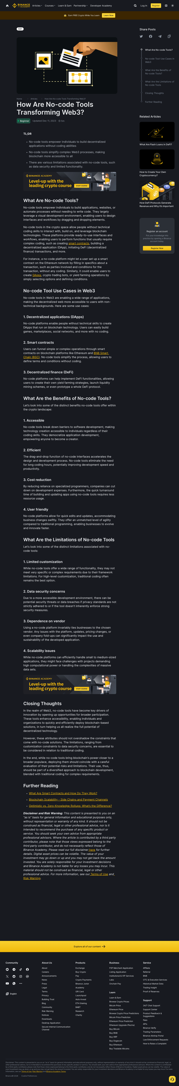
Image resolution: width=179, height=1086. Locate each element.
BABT (78, 1007)
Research (80, 1011)
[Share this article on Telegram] (160, 36)
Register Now (157, 248)
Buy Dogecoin (115, 1041)
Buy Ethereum (115, 1044)
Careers (45, 972)
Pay (77, 976)
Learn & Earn (115, 997)
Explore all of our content (87, 946)
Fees (145, 1020)
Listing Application (117, 972)
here (92, 849)
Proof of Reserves (151, 991)
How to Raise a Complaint (154, 1043)
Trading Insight (150, 987)
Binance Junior (82, 983)
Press (44, 983)
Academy (80, 987)
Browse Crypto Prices (119, 1001)
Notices (45, 1015)
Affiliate (146, 968)
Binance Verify (149, 1028)
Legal (44, 987)
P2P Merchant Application (121, 968)
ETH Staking (81, 1003)
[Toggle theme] (172, 5)
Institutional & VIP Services (121, 976)
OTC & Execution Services (155, 980)
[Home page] (21, 5)
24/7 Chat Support (151, 1005)
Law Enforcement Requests (155, 1039)
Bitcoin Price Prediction (119, 1017)
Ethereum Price (116, 1009)
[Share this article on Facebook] (150, 36)
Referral (146, 972)
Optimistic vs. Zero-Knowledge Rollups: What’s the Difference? (70, 806)
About (44, 968)
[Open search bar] (134, 5)
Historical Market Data (153, 983)
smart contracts (79, 243)
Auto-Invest (81, 999)
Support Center (150, 1009)
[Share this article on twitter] (141, 36)
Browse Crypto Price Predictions (124, 1013)
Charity (79, 1015)
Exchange (80, 968)
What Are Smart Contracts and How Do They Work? (63, 793)
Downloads (47, 1019)
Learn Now (109, 15)
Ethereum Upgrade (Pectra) (122, 1025)
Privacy (45, 995)
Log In (144, 5)
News (44, 980)
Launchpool (81, 995)
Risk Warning (31, 878)
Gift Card (80, 991)
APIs (145, 1024)
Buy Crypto (81, 972)
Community (47, 1007)
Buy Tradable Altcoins (119, 1048)
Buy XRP (113, 1037)
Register (156, 5)
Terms (44, 991)
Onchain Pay (115, 983)
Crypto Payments (83, 980)
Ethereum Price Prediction (121, 1021)
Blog (44, 1003)
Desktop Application (51, 1023)
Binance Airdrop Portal (153, 1036)
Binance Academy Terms (56, 1071)
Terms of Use (99, 874)
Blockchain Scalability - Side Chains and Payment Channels (68, 799)
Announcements (49, 976)
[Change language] (166, 5)
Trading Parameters (152, 1032)
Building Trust (48, 999)
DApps (37, 275)
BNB (145, 976)
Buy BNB (113, 1033)
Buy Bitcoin (114, 1029)
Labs (111, 980)
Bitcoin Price (115, 1005)
